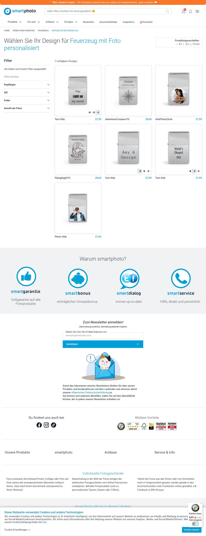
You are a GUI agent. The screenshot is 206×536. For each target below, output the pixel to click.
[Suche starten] (167, 11)
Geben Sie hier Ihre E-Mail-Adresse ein (86, 331)
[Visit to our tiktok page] (53, 425)
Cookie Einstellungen (16, 529)
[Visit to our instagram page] (46, 425)
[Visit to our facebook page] (39, 425)
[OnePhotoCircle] (178, 90)
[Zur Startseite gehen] (20, 11)
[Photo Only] (78, 208)
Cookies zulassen (191, 530)
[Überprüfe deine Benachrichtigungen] (190, 11)
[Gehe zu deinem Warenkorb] (197, 11)
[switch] (195, 524)
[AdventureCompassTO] (128, 90)
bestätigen (72, 344)
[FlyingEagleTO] (78, 149)
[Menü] (201, 504)
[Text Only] (78, 90)
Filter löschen (11, 76)
